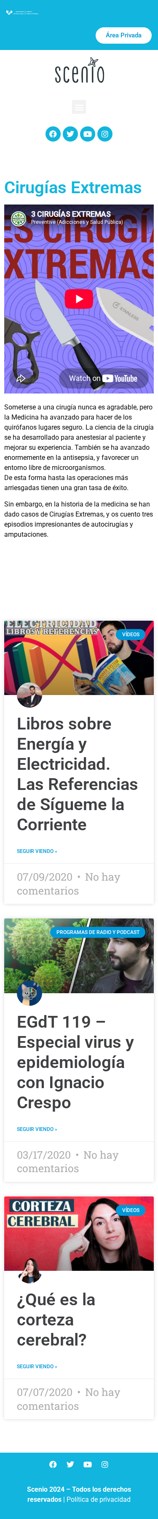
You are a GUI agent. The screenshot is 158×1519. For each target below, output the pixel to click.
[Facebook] (53, 134)
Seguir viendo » (37, 851)
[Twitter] (70, 134)
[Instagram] (104, 134)
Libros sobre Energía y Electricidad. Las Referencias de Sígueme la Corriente (77, 774)
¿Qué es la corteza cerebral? (56, 1320)
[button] (79, 107)
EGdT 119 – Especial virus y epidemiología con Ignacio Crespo (75, 1062)
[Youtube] (87, 134)
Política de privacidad (99, 1499)
